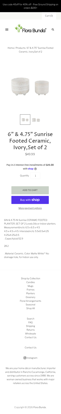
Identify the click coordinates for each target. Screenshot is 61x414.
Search (30, 318)
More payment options (30, 208)
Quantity (24, 175)
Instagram (31, 357)
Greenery (30, 297)
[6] (25, 119)
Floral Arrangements (30, 300)
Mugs (30, 286)
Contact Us (30, 337)
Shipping (30, 326)
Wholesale (30, 333)
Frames (30, 289)
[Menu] (7, 29)
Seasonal (30, 304)
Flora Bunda (39, 407)
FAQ (30, 322)
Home (11, 47)
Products (20, 47)
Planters (30, 293)
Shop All (30, 308)
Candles (30, 282)
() (49, 15)
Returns (31, 329)
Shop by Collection (30, 278)
